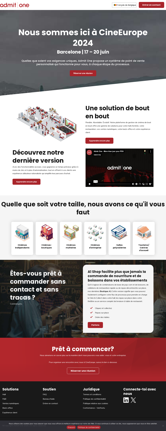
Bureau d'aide (49, 399)
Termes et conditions (92, 394)
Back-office (7, 408)
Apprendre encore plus (99, 140)
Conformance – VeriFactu (94, 408)
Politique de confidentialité (94, 399)
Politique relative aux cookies (95, 403)
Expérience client (9, 412)
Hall (4, 394)
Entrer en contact (151, 5)
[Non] (163, 426)
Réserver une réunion (83, 73)
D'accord (71, 427)
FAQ (45, 394)
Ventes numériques (10, 403)
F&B (4, 399)
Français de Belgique (126, 5)
